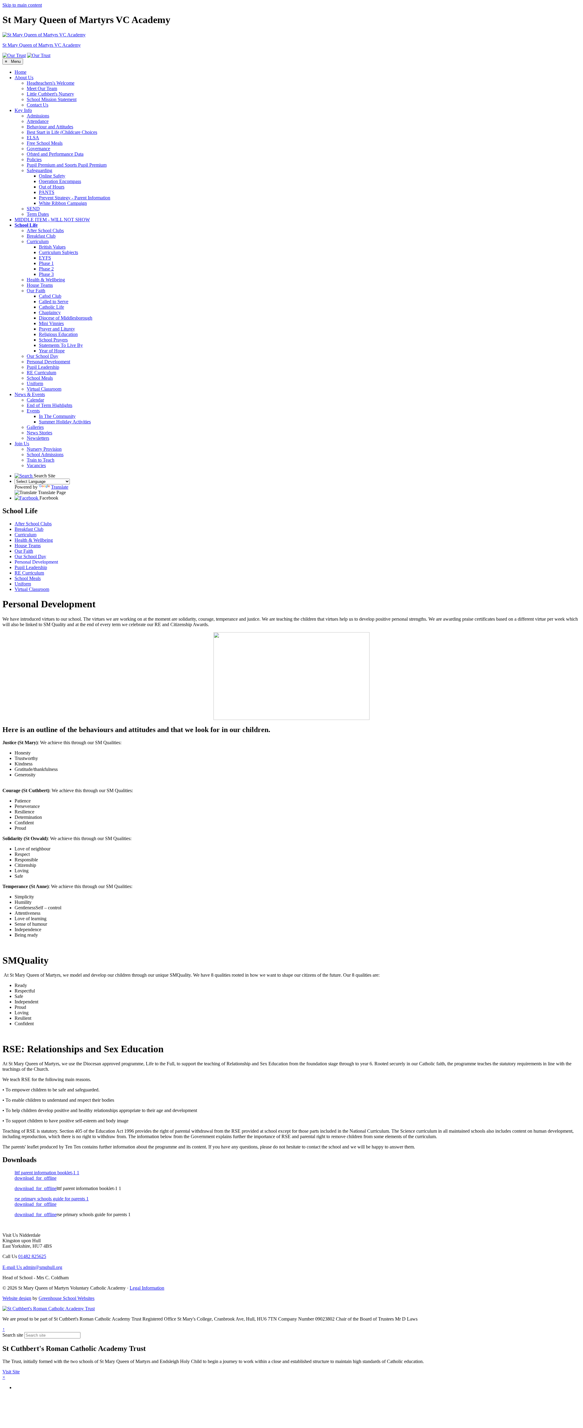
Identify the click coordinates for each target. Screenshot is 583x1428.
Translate (59, 487)
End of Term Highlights (49, 405)
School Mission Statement (52, 99)
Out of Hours (51, 186)
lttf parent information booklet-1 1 (47, 1172)
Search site (12, 1335)
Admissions (38, 115)
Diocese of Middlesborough (65, 318)
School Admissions (45, 454)
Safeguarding (39, 170)
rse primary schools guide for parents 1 (52, 1198)
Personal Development (48, 361)
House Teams (40, 285)
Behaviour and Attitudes (50, 126)
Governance (38, 148)
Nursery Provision (44, 449)
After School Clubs (45, 230)
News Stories (39, 432)
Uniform (35, 383)
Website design (16, 1298)
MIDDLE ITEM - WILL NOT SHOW (52, 219)
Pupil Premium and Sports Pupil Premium (67, 165)
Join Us (22, 443)
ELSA (33, 137)
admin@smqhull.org (32, 1267)
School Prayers (53, 339)
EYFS (45, 257)
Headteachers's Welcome (50, 83)
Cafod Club (50, 296)
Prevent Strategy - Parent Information (74, 197)
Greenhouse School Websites (66, 1298)
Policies (34, 159)
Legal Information (147, 1288)
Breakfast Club (41, 236)
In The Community (57, 416)
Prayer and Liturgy (57, 328)
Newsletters (38, 438)
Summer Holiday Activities (65, 421)
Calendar (35, 399)
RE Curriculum (41, 372)
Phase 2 (46, 268)
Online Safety (52, 175)
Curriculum (38, 241)
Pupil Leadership (43, 367)
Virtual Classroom (44, 389)
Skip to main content (22, 5)
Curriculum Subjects (58, 252)
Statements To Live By (61, 345)
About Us (24, 77)
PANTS (46, 192)
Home (20, 72)
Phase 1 (46, 263)
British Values (52, 246)
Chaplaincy (50, 312)
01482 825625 (32, 1256)
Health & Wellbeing (46, 279)
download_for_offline (35, 1178)
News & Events (30, 394)
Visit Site (11, 1371)
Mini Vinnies (51, 323)
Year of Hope (52, 350)
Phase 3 (46, 274)
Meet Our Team (42, 88)
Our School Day (42, 356)
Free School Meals (45, 143)
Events (33, 410)
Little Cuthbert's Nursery (50, 94)
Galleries (35, 427)
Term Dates (38, 214)
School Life (26, 225)
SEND (33, 208)
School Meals (40, 378)
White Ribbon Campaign (63, 203)
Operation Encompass (60, 181)
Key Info (23, 110)
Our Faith (36, 290)
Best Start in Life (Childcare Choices (62, 132)
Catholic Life (51, 307)
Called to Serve (53, 301)
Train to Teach (40, 460)
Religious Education (58, 334)
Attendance (38, 121)
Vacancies (36, 465)
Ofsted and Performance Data (55, 154)
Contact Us (37, 104)
